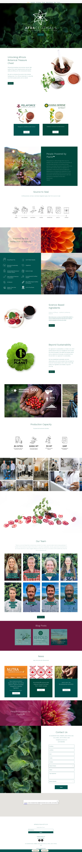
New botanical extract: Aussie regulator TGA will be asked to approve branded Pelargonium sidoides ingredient (16, 684)
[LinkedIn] (42, 840)
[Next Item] (75, 401)
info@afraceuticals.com (61, 739)
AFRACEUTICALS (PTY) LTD (41, 824)
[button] (41, 690)
